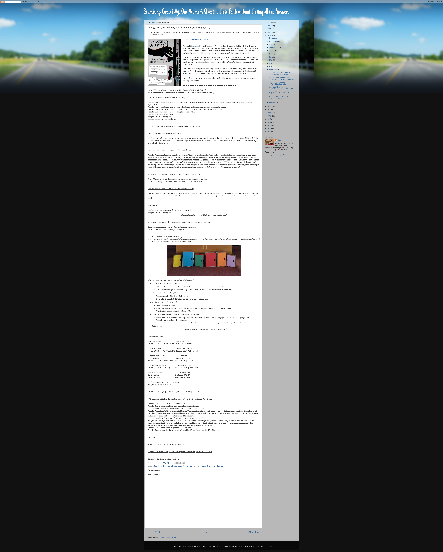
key (165, 466)
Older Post (254, 532)
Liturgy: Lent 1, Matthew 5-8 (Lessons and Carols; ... (280, 73)
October (272, 44)
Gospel (161, 466)
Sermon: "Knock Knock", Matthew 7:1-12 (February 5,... (281, 98)
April (271, 63)
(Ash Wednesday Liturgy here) (196, 39)
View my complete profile (275, 155)
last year (195, 46)
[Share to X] (179, 463)
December (273, 38)
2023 (269, 35)
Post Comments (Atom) (168, 537)
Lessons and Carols (180, 466)
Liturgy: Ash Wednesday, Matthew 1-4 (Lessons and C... (281, 78)
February (273, 69)
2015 (269, 128)
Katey (280, 140)
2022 (269, 106)
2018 (269, 119)
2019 (269, 116)
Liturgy (191, 466)
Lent (170, 466)
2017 (269, 122)
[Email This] (175, 463)
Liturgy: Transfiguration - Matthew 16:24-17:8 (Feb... (279, 93)
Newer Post (154, 532)
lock (196, 466)
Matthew (202, 466)
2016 (269, 125)
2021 (269, 110)
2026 (269, 26)
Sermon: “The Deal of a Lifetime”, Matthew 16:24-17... (281, 88)
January (272, 102)
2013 (269, 132)
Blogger (269, 546)
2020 (269, 113)
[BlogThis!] (177, 463)
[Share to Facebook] (181, 463)
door (156, 466)
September (274, 47)
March (272, 66)
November (273, 41)
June (271, 57)
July (271, 54)
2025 (269, 29)
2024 (269, 32)
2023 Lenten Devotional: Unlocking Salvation (278, 83)
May (271, 60)
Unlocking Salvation (215, 466)
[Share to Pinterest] (183, 463)
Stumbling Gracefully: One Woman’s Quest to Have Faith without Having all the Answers (216, 12)
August (272, 51)
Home (204, 532)
